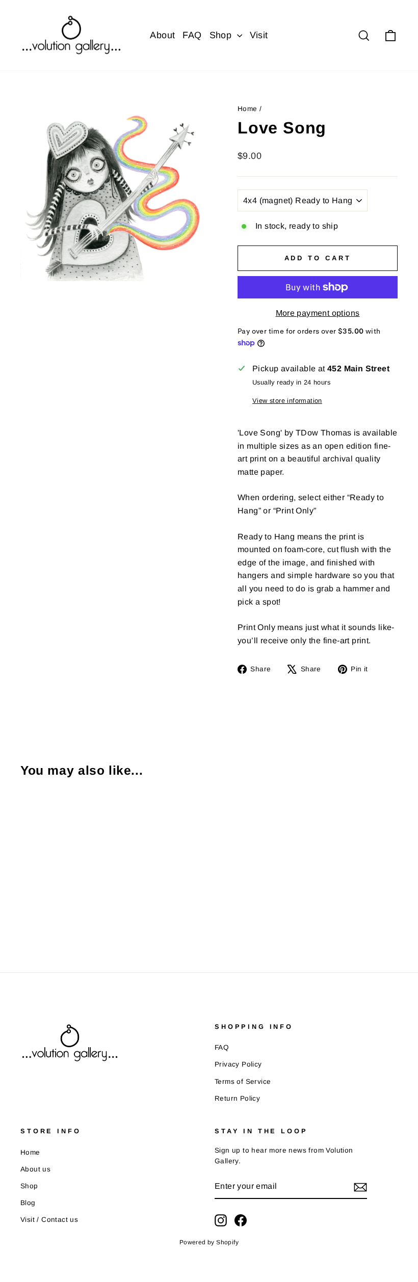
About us (35, 1169)
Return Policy (237, 1098)
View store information (287, 400)
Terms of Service (243, 1081)
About (162, 35)
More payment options (318, 313)
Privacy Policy (238, 1064)
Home (247, 109)
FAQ (191, 35)
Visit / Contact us (49, 1219)
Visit (259, 35)
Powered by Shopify (209, 1242)
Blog (28, 1203)
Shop (222, 35)
